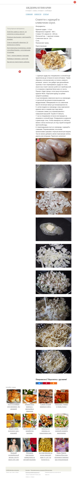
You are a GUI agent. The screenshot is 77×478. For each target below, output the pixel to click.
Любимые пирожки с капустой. (17, 59)
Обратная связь (48, 470)
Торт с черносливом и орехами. (18, 55)
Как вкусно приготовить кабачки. (18, 62)
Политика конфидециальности (32, 472)
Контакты (28, 470)
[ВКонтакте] (39, 383)
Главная (29, 14)
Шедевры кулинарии (38, 7)
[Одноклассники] (53, 383)
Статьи (46, 14)
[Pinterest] (46, 383)
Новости (37, 14)
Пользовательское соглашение (38, 470)
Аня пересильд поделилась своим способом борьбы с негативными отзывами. (19, 50)
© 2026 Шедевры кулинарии (12, 470)
